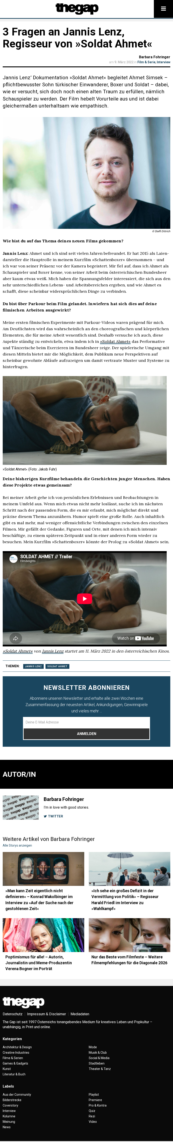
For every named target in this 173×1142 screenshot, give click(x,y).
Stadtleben (97, 1063)
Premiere (95, 1100)
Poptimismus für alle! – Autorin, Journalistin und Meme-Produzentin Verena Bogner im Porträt (38, 963)
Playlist (94, 1094)
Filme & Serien (13, 1058)
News (7, 1127)
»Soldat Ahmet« (115, 341)
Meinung (9, 1121)
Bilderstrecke (12, 1100)
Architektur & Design (17, 1047)
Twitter (55, 816)
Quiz (92, 1111)
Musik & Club (98, 1052)
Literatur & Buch (14, 1074)
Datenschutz (13, 1014)
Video (93, 1121)
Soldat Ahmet (57, 666)
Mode (93, 1047)
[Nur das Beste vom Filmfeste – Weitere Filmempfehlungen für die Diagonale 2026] (129, 935)
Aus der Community (17, 1094)
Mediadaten (80, 1014)
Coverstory (10, 1105)
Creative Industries (16, 1052)
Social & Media (99, 1058)
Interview (163, 62)
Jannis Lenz (53, 651)
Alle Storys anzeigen (17, 845)
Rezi (92, 1116)
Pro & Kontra (98, 1105)
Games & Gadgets (15, 1063)
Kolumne (9, 1116)
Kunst (7, 1069)
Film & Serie (146, 62)
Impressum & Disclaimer (46, 1014)
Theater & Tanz (100, 1069)
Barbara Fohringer (154, 57)
